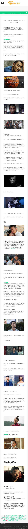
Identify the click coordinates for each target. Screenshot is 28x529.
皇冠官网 (13, 248)
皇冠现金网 (15, 528)
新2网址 (23, 528)
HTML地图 (25, 526)
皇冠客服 (20, 528)
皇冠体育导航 (6, 528)
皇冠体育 (11, 528)
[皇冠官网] (14, 2)
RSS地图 (20, 526)
